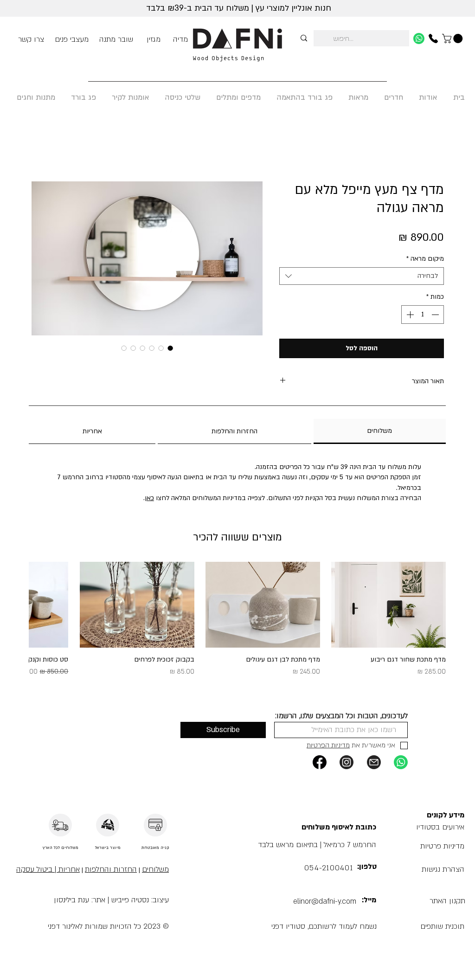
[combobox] (361, 276)
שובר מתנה (116, 39)
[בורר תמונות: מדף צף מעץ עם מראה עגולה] (161, 348)
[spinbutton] (423, 314)
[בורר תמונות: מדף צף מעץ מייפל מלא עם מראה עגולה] (170, 348)
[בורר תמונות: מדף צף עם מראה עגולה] (151, 348)
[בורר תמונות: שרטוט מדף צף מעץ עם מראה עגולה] (123, 348)
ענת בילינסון (71, 900)
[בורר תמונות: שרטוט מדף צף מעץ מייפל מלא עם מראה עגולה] (133, 348)
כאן (149, 498)
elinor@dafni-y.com (324, 901)
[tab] (380, 431)
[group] (237, 624)
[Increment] (409, 314)
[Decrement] (436, 314)
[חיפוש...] (304, 38)
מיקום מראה (425, 258)
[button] (442, 926)
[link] (453, 38)
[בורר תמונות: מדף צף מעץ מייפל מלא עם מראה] (142, 348)
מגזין (153, 39)
